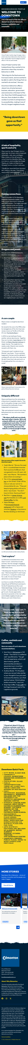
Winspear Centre (17, 836)
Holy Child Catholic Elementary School (15, 805)
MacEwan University (14, 793)
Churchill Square (13, 838)
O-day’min (20, 773)
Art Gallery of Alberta (15, 829)
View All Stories (8, 885)
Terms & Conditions (5, 1036)
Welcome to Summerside (9, 909)
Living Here (5, 921)
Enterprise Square (14, 800)
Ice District (10, 814)
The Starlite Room (12, 333)
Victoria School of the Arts (12, 809)
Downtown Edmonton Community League (15, 777)
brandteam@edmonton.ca (8, 977)
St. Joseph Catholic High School (15, 811)
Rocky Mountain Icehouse (15, 342)
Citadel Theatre (12, 834)
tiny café (20, 685)
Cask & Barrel (17, 340)
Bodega (13, 509)
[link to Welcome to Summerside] (11, 900)
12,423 (19, 781)
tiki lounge (16, 652)
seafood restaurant (18, 258)
